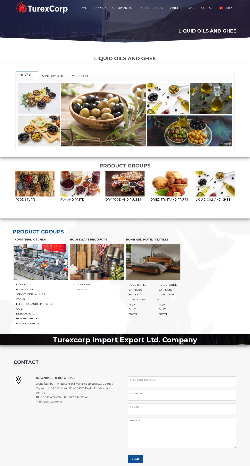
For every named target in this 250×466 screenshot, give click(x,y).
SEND (135, 458)
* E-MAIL (134, 407)
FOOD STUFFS (25, 199)
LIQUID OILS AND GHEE (213, 199)
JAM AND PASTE (72, 199)
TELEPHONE (136, 393)
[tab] (27, 74)
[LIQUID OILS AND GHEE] (39, 99)
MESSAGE (135, 420)
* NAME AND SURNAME (142, 380)
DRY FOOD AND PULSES (123, 199)
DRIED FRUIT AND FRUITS (169, 199)
